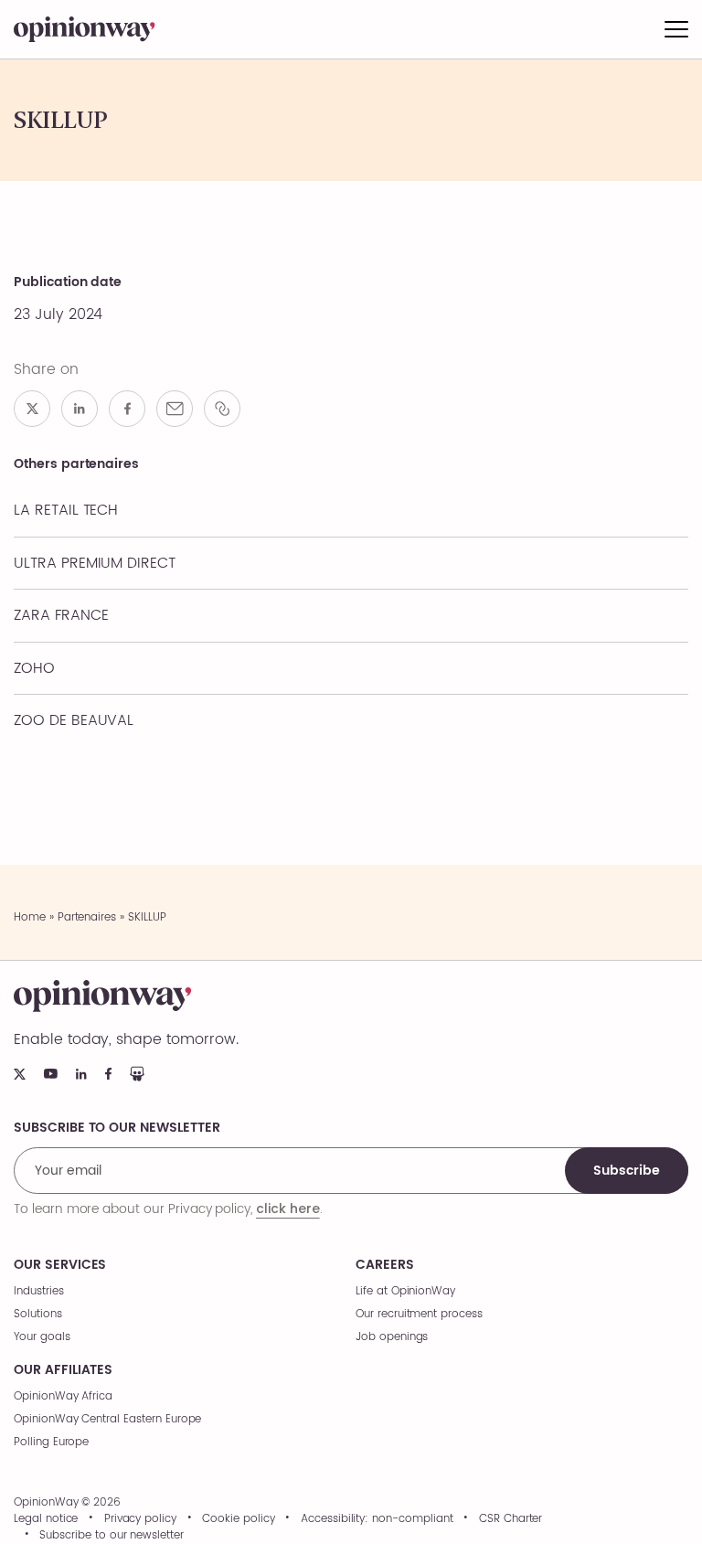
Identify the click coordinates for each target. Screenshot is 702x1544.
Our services (60, 1265)
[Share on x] (32, 408)
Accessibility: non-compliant (377, 1519)
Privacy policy (140, 1519)
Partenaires (87, 917)
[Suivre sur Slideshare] (137, 1073)
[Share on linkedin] (79, 408)
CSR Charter (510, 1519)
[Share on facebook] (127, 408)
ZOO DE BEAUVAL (73, 720)
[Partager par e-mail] (174, 408)
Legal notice (46, 1519)
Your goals (42, 1337)
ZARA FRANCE (61, 615)
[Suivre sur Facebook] (108, 1074)
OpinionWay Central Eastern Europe (107, 1419)
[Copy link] (222, 408)
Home (30, 917)
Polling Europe (51, 1442)
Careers (385, 1265)
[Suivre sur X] (20, 1074)
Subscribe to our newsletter (111, 1536)
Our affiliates (63, 1370)
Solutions (38, 1314)
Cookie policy (238, 1519)
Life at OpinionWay (405, 1291)
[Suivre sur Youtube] (51, 1074)
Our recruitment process (419, 1314)
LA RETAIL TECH (66, 510)
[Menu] (676, 29)
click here (288, 1208)
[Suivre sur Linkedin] (81, 1074)
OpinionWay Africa (63, 1396)
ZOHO (34, 668)
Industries (39, 1291)
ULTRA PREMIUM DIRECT (95, 563)
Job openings (392, 1337)
